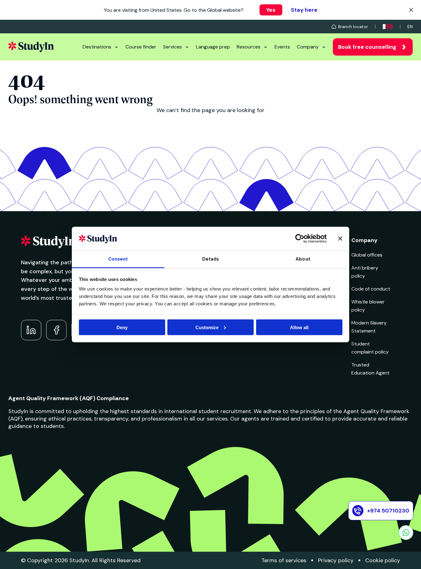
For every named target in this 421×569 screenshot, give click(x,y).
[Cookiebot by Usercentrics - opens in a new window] (300, 238)
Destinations (97, 47)
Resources (248, 47)
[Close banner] (340, 238)
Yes (271, 10)
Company (308, 47)
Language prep (213, 47)
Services (172, 47)
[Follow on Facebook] (56, 330)
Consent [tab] (118, 259)
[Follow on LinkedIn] (31, 330)
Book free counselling (367, 47)
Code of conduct (370, 289)
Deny (122, 327)
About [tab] (303, 259)
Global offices (366, 255)
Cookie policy (382, 560)
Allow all (299, 327)
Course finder (140, 47)
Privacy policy (336, 560)
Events (282, 47)
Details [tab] (210, 259)
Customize (207, 327)
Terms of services (283, 560)
